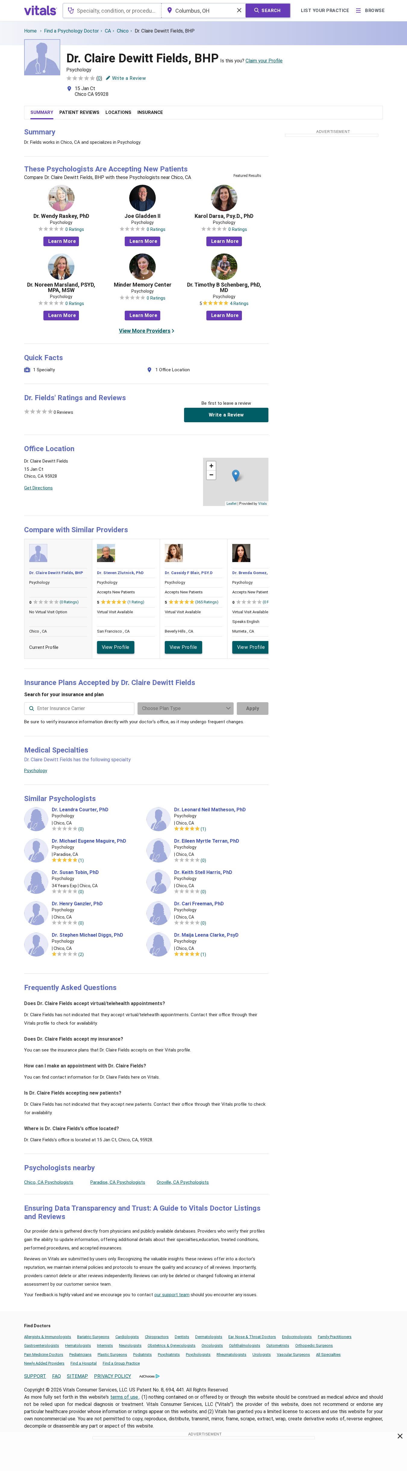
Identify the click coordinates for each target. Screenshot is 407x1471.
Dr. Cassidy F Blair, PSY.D (189, 572)
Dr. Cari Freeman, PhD (199, 904)
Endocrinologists (297, 1336)
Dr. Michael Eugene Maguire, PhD (89, 841)
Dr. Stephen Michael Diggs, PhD (87, 935)
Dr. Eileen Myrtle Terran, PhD (206, 841)
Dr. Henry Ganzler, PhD (77, 904)
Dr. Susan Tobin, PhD (75, 872)
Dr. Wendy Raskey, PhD (61, 216)
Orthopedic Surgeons (314, 1345)
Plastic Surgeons (112, 1354)
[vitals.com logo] (40, 10)
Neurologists (130, 1345)
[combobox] (112, 10)
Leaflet (231, 503)
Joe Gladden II (142, 216)
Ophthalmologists (244, 1345)
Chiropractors (157, 1336)
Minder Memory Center (142, 285)
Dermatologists (208, 1336)
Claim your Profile (264, 61)
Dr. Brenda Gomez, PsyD (255, 572)
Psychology (35, 770)
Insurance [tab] (150, 112)
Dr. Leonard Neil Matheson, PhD (210, 810)
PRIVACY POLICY (112, 1376)
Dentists (182, 1336)
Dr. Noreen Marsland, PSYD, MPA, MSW (61, 287)
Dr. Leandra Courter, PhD (80, 810)
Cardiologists (127, 1336)
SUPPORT (35, 1376)
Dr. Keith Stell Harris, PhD (203, 872)
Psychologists (198, 1354)
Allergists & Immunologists (47, 1336)
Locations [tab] (118, 112)
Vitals (262, 503)
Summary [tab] (41, 112)
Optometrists (277, 1345)
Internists (105, 1345)
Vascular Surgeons (293, 1354)
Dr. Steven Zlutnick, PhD (120, 572)
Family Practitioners (335, 1336)
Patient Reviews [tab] (79, 112)
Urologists (261, 1354)
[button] (236, 476)
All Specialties (328, 1354)
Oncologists (212, 1345)
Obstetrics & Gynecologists (172, 1345)
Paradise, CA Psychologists (117, 1182)
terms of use (124, 1397)
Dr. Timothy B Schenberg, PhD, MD (224, 287)
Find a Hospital (83, 1363)
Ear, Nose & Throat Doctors (252, 1336)
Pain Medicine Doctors (43, 1354)
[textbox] (112, 10)
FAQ (56, 1376)
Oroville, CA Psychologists (183, 1182)
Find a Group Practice (121, 1363)
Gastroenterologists (41, 1345)
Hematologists (78, 1345)
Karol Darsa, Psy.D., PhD (224, 216)
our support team (171, 1294)
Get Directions (38, 488)
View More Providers (145, 331)
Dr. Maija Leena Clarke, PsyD (206, 935)
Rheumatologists (231, 1354)
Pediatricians (80, 1354)
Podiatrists (142, 1354)
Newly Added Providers (44, 1363)
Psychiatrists (169, 1354)
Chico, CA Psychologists (48, 1182)
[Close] (400, 1437)
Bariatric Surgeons (93, 1336)
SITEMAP (77, 1376)
